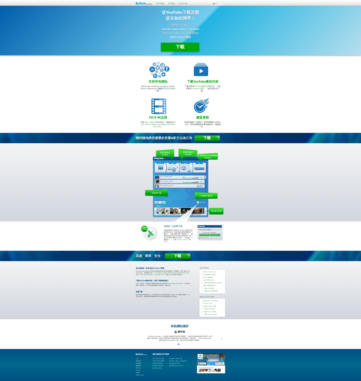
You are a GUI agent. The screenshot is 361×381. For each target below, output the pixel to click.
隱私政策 (138, 361)
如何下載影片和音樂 (158, 358)
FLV (150, 125)
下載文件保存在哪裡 (158, 361)
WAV (173, 125)
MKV (169, 125)
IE (188, 240)
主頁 (137, 358)
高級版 (172, 4)
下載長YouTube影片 (209, 309)
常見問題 (161, 4)
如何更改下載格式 (157, 363)
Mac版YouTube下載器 (210, 312)
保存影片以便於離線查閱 (211, 291)
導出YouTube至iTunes (210, 272)
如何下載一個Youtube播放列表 (178, 361)
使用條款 (138, 363)
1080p (151, 122)
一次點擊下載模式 (206, 196)
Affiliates (138, 368)
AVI (146, 125)
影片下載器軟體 (208, 277)
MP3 (174, 122)
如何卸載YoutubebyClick (176, 365)
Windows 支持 (208, 303)
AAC (155, 127)
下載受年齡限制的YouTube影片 (213, 283)
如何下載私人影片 (209, 280)
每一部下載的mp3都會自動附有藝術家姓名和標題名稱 (169, 273)
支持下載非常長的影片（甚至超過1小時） (152, 275)
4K (156, 122)
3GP (158, 125)
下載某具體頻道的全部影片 (175, 283)
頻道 (213, 86)
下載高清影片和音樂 (209, 274)
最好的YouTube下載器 (210, 306)
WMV (154, 125)
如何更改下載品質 (157, 365)
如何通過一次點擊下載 (175, 358)
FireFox (184, 240)
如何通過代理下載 (174, 363)
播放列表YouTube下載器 (211, 301)
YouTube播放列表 (201, 86)
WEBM (163, 125)
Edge (165, 241)
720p (146, 122)
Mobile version (140, 375)
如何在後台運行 (157, 368)
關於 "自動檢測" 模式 (210, 285)
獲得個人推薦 (216, 211)
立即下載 (183, 4)
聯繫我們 (138, 365)
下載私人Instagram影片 (210, 314)
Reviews (138, 370)
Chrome (179, 240)
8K (160, 122)
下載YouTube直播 (209, 288)
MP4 (142, 125)
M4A (159, 127)
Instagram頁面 (198, 89)
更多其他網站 (170, 89)
